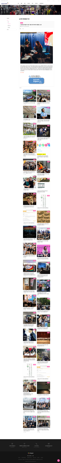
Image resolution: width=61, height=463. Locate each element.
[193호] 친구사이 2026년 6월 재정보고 (42, 207)
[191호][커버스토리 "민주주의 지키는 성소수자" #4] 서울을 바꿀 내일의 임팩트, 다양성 (43, 429)
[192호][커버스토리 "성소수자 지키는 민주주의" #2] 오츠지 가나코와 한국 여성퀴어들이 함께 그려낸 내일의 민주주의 (29, 273)
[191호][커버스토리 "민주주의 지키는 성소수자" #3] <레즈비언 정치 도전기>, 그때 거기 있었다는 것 (29, 429)
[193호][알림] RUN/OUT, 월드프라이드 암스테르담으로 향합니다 (43, 224)
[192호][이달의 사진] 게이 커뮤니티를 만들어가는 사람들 (42, 241)
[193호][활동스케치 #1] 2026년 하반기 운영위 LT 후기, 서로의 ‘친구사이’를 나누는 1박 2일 (29, 154)
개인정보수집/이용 (29, 457)
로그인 (53, 0)
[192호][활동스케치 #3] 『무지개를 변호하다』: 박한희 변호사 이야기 (28, 308)
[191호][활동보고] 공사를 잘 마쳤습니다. (43, 394)
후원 (32, 3)
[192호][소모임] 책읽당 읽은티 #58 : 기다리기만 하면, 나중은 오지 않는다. (28, 342)
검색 (58, 0)
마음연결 (8, 18)
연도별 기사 (34, 11)
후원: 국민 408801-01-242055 (4, 0)
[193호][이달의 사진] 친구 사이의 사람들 (29, 102)
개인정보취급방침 (23, 457)
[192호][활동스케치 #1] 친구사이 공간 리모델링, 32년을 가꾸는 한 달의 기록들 (29, 291)
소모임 (12, 29)
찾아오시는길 (34, 457)
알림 (24, 3)
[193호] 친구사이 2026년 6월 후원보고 (28, 222)
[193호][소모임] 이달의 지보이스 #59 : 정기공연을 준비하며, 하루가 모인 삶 (28, 206)
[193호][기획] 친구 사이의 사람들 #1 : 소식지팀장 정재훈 (28, 189)
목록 (20, 87)
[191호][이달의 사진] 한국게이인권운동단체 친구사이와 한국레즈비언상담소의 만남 (28, 393)
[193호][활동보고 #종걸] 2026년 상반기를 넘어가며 (43, 103)
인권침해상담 (41, 3)
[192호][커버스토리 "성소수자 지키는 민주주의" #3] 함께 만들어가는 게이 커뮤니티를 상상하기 (42, 275)
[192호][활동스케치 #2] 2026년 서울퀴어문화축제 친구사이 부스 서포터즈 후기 (43, 293)
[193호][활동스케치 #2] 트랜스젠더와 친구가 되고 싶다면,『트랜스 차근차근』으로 (43, 156)
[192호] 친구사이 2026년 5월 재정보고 (28, 376)
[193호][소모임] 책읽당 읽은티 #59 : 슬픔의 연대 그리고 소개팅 (42, 191)
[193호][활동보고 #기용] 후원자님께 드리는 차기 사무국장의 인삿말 (29, 119)
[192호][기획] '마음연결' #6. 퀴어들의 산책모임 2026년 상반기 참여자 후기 (42, 362)
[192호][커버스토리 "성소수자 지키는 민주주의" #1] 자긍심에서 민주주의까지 (43, 258)
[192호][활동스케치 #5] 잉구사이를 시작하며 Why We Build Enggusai (28, 325)
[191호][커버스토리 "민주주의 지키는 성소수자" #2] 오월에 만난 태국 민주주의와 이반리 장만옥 (43, 411)
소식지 (31, 11)
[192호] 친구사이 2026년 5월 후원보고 (42, 378)
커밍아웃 (28, 3)
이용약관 (19, 457)
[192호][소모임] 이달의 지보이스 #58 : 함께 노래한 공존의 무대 (42, 345)
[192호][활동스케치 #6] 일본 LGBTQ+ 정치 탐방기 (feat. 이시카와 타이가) (42, 328)
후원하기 (38, 457)
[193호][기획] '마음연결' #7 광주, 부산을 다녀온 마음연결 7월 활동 (43, 174)
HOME (26, 11)
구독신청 (9, 27)
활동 (21, 3)
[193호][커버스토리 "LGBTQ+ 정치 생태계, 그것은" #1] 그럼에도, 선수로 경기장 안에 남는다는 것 (43, 120)
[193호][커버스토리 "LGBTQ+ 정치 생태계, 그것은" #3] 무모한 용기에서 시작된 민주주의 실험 (43, 138)
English (49, 0)
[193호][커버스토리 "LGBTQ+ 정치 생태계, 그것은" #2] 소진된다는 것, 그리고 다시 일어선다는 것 (29, 136)
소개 (18, 3)
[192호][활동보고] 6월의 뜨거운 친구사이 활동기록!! (29, 256)
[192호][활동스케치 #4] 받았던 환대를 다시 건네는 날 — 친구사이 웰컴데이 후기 (43, 311)
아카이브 (36, 3)
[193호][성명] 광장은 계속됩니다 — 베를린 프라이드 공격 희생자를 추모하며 (29, 239)
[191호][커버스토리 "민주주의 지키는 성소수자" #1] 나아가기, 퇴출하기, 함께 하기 (29, 411)
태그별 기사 (9, 25)
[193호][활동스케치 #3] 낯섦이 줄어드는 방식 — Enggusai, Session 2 (29, 172)
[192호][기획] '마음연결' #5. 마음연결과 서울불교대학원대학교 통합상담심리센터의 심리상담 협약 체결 (29, 359)
